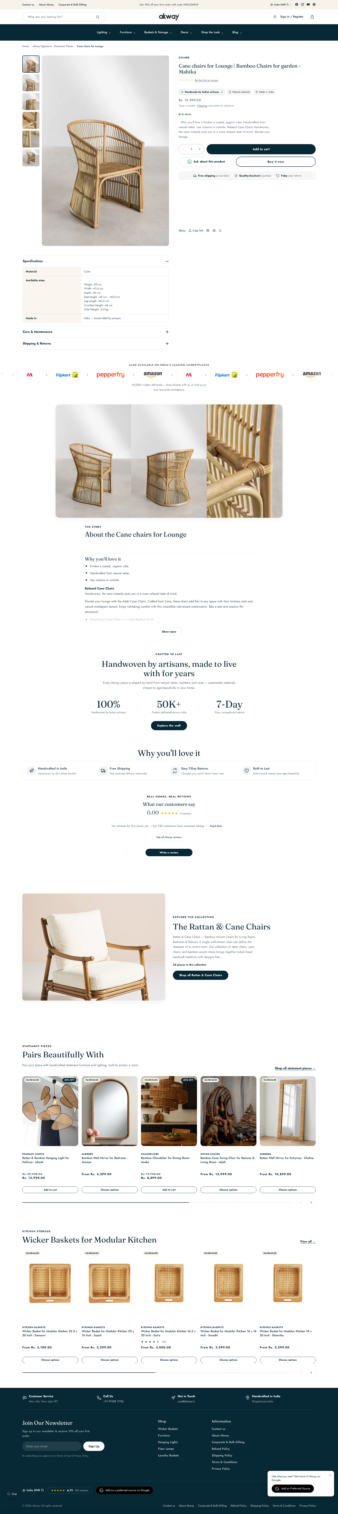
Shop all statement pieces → (295, 1068)
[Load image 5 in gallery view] (31, 139)
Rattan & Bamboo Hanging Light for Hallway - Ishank (45, 1160)
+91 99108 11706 (113, 1401)
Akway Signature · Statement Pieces (53, 46)
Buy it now (276, 162)
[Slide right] (161, 152)
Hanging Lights (168, 1442)
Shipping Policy (222, 1455)
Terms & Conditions (224, 1462)
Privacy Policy (221, 1469)
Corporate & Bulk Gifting (72, 4)
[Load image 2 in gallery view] (31, 82)
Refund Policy (221, 1449)
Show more (169, 632)
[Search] (97, 17)
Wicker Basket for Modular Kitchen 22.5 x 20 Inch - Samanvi (49, 1333)
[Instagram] (302, 4)
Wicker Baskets (168, 1429)
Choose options (110, 1189)
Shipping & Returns (37, 343)
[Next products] (311, 1202)
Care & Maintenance (37, 331)
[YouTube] (308, 4)
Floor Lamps (166, 1449)
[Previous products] (300, 1202)
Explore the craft (169, 725)
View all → (308, 1241)
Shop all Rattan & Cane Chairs (200, 975)
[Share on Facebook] (207, 230)
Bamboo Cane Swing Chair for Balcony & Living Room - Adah (227, 1160)
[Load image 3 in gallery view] (31, 101)
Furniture (164, 1435)
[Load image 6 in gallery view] (31, 157)
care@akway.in (186, 1401)
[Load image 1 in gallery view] (31, 64)
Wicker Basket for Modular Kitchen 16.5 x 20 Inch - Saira (168, 1333)
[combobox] (64, 16)
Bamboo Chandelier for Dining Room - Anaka (166, 1160)
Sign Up (93, 1446)
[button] (103, 32)
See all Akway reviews (169, 837)
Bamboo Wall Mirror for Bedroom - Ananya (105, 1160)
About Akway (46, 4)
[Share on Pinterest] (214, 230)
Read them (216, 826)
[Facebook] (296, 4)
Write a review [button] (169, 852)
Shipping (202, 105)
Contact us (28, 4)
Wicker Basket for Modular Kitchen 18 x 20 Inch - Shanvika (286, 1333)
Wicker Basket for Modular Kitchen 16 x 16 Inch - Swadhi (228, 1333)
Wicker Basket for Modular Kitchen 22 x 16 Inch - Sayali (108, 1333)
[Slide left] (49, 152)
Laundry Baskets (168, 1455)
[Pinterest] (314, 4)
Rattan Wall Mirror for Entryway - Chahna (287, 1158)
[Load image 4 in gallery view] (31, 120)
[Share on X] (220, 230)
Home (25, 46)
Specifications (33, 261)
